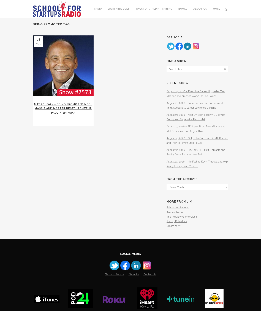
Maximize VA (174, 226)
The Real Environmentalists (182, 216)
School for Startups (178, 207)
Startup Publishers (177, 221)
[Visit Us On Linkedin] (187, 49)
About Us (134, 274)
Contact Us (149, 274)
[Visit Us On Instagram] (196, 49)
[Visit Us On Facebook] (179, 49)
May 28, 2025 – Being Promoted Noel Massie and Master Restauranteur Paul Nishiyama (63, 108)
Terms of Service (114, 274)
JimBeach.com (175, 212)
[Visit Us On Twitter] (171, 49)
